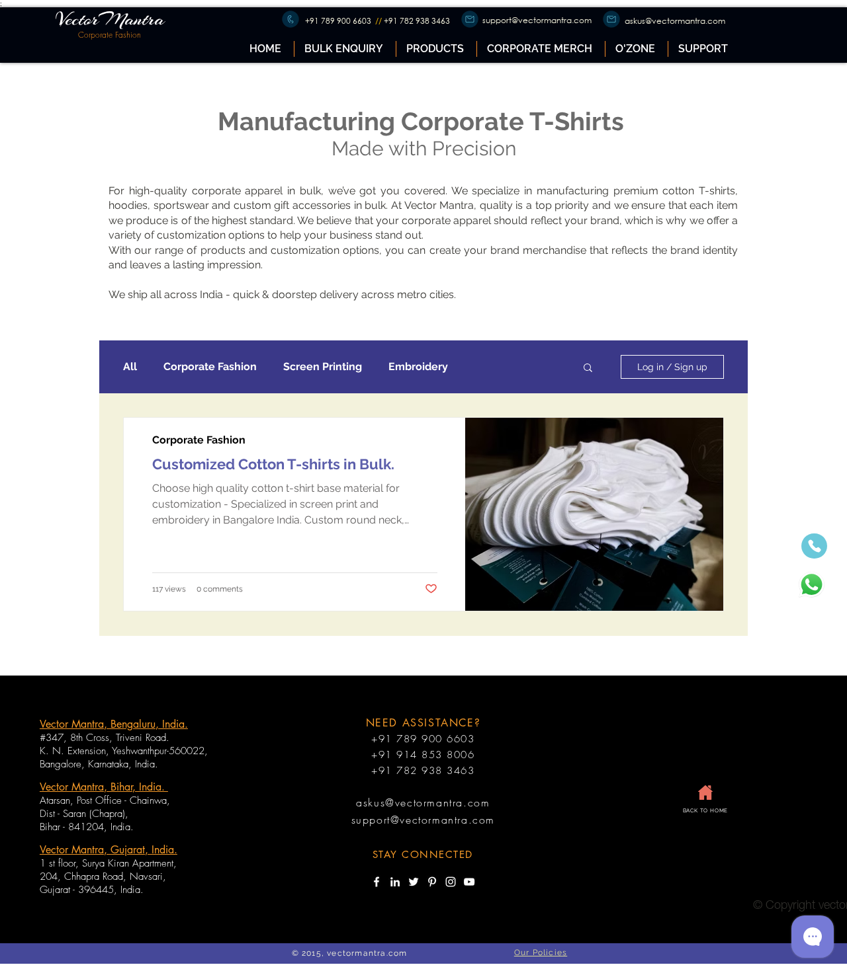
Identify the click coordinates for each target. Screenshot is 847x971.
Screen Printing (322, 366)
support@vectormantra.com (537, 20)
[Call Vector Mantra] (814, 546)
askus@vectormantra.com (675, 20)
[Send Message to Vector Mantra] (811, 584)
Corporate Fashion (210, 366)
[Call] (290, 19)
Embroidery (418, 366)
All (130, 366)
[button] (436, 49)
